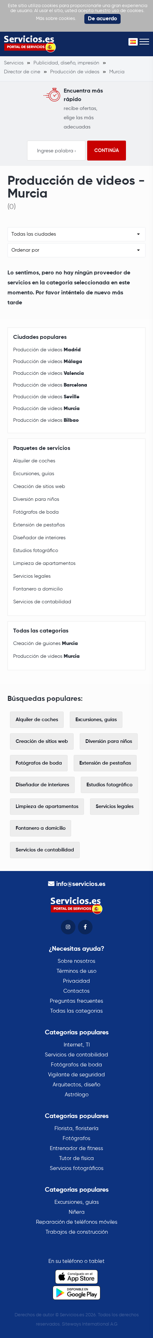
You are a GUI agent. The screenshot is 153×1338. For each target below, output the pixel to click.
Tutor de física (76, 1158)
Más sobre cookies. (56, 18)
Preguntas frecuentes (76, 1001)
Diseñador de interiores (39, 537)
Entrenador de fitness (76, 1148)
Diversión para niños (36, 499)
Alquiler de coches (34, 460)
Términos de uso (76, 971)
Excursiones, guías (33, 473)
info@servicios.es (80, 884)
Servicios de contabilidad (42, 601)
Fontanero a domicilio (38, 589)
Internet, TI (77, 1045)
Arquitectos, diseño (76, 1084)
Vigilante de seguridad (76, 1074)
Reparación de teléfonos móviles (76, 1222)
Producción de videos (47, 349)
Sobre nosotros (76, 961)
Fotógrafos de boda (36, 512)
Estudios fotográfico (35, 550)
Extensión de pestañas (39, 525)
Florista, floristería (76, 1128)
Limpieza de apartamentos (44, 563)
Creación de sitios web (39, 486)
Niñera (77, 1212)
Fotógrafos (76, 1138)
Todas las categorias (76, 1011)
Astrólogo (77, 1094)
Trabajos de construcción (77, 1232)
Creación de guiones (45, 643)
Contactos (76, 991)
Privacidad (76, 981)
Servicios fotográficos (77, 1168)
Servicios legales (32, 576)
